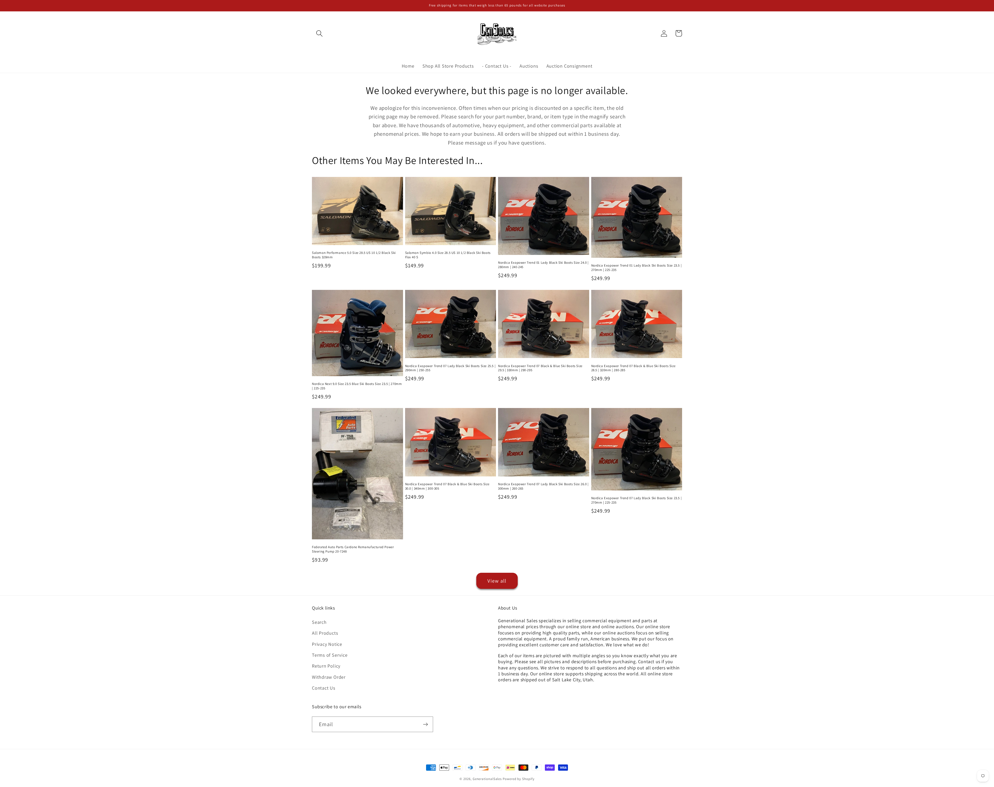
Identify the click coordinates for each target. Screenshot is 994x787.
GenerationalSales (487, 779)
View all (496, 580)
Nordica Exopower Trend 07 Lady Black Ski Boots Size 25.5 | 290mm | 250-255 (450, 368)
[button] (319, 33)
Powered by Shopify (518, 779)
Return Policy (326, 666)
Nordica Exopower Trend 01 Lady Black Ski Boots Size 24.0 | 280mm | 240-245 (543, 265)
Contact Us (323, 688)
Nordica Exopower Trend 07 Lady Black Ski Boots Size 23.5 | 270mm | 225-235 (636, 500)
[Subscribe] (425, 724)
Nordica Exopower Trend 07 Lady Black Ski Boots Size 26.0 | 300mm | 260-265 (543, 486)
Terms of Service (329, 655)
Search (319, 622)
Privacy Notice (327, 644)
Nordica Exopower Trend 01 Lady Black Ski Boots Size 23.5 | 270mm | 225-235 (636, 267)
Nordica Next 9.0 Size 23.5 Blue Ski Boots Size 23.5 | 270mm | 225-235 (357, 386)
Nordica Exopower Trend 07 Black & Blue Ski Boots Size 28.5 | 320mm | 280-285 (633, 368)
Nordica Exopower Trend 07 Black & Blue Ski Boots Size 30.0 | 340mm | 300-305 (447, 486)
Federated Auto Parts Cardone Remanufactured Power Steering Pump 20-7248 (353, 549)
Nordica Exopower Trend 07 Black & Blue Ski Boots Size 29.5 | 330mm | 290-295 (540, 368)
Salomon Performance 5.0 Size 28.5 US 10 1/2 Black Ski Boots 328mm (354, 255)
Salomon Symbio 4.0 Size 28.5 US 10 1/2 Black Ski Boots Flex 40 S (448, 255)
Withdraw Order (329, 677)
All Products (325, 633)
